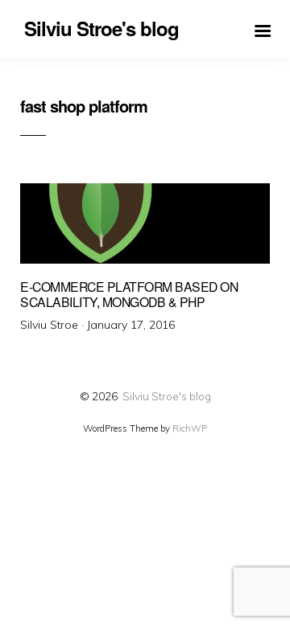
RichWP (189, 428)
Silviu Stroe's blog (166, 396)
